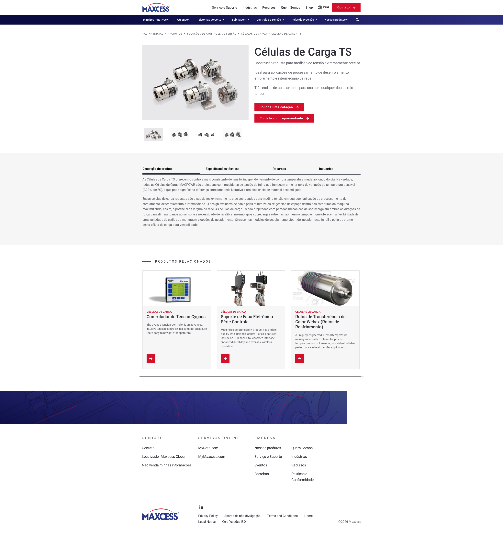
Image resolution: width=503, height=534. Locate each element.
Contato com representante (281, 118)
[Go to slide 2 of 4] (179, 135)
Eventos (260, 465)
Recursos (268, 7)
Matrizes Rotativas (155, 19)
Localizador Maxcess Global (163, 456)
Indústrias (250, 7)
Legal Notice (207, 522)
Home (308, 516)
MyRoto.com (208, 448)
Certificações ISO (234, 522)
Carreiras (261, 474)
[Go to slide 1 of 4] (153, 135)
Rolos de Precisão (303, 19)
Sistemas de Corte (209, 19)
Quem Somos (290, 7)
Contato (343, 7)
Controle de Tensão (269, 19)
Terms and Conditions (282, 516)
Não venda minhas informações (167, 465)
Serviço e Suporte (224, 7)
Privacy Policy (208, 516)
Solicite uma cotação (276, 107)
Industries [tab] (326, 169)
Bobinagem (239, 19)
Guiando (182, 19)
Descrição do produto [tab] (157, 169)
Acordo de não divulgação (242, 516)
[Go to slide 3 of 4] (206, 135)
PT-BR (326, 7)
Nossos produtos (335, 19)
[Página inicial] (156, 7)
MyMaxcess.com (211, 456)
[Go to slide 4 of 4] (232, 135)
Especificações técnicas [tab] (222, 169)
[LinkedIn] (201, 507)
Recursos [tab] (279, 169)
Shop (309, 7)
